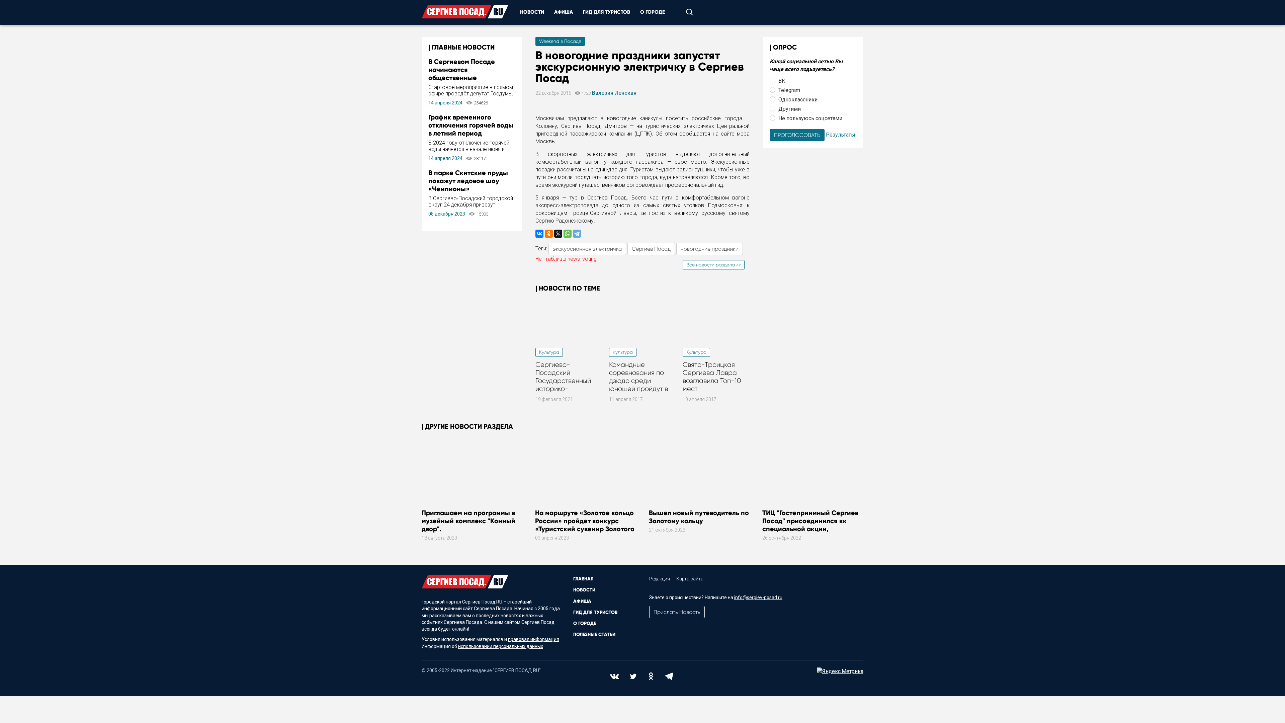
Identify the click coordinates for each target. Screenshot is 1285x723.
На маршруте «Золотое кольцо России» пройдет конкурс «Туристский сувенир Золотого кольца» (584, 525)
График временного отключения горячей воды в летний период (470, 125)
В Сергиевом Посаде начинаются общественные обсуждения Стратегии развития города (465, 78)
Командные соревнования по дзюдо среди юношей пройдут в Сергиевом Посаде (640, 381)
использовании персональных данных (500, 646)
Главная (583, 579)
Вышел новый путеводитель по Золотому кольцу (699, 517)
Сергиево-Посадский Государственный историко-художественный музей (563, 385)
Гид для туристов (606, 12)
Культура (549, 352)
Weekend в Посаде (560, 41)
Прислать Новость (677, 612)
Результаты (840, 134)
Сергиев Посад (651, 249)
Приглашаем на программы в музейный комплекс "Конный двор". (468, 521)
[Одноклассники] (549, 234)
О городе (652, 12)
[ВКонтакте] (539, 234)
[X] (558, 234)
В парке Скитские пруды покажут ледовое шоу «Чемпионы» (468, 181)
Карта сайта (689, 578)
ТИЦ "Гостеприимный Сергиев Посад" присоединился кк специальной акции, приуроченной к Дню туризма (810, 525)
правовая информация (533, 639)
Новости (532, 12)
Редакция (659, 578)
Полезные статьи (594, 634)
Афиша (563, 12)
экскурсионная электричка (587, 249)
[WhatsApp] (568, 234)
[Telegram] (577, 234)
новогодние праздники (710, 249)
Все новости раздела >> (713, 264)
